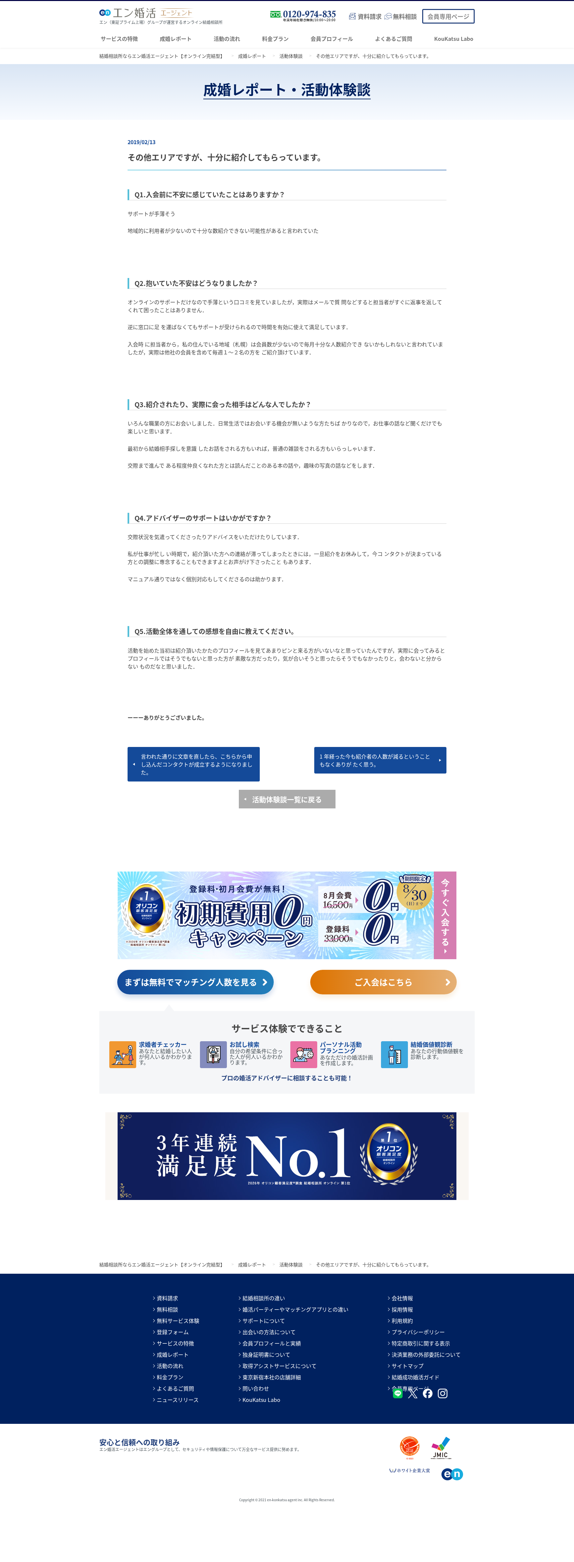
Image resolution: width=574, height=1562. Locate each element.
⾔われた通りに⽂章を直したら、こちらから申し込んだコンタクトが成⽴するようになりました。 (196, 764)
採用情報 (402, 1309)
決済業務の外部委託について (426, 1354)
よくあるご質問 (393, 39)
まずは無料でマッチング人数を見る (190, 982)
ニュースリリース (178, 1400)
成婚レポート (176, 39)
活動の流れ (227, 39)
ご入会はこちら (383, 982)
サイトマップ (408, 1366)
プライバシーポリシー (418, 1332)
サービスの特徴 (119, 39)
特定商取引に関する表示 (421, 1343)
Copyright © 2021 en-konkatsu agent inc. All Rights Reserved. (287, 1499)
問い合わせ (255, 1388)
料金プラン (275, 39)
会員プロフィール (332, 39)
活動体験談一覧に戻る (287, 799)
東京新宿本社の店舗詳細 (271, 1377)
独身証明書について (266, 1354)
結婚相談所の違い (263, 1298)
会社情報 (402, 1298)
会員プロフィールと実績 (271, 1343)
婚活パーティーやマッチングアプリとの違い (295, 1309)
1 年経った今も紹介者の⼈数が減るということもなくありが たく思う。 (375, 760)
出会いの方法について (269, 1332)
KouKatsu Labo (453, 39)
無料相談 (167, 1309)
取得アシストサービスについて (279, 1366)
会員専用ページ (448, 16)
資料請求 (167, 1298)
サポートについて (263, 1321)
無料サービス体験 (178, 1321)
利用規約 (402, 1321)
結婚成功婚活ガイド (415, 1377)
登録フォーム (173, 1332)
